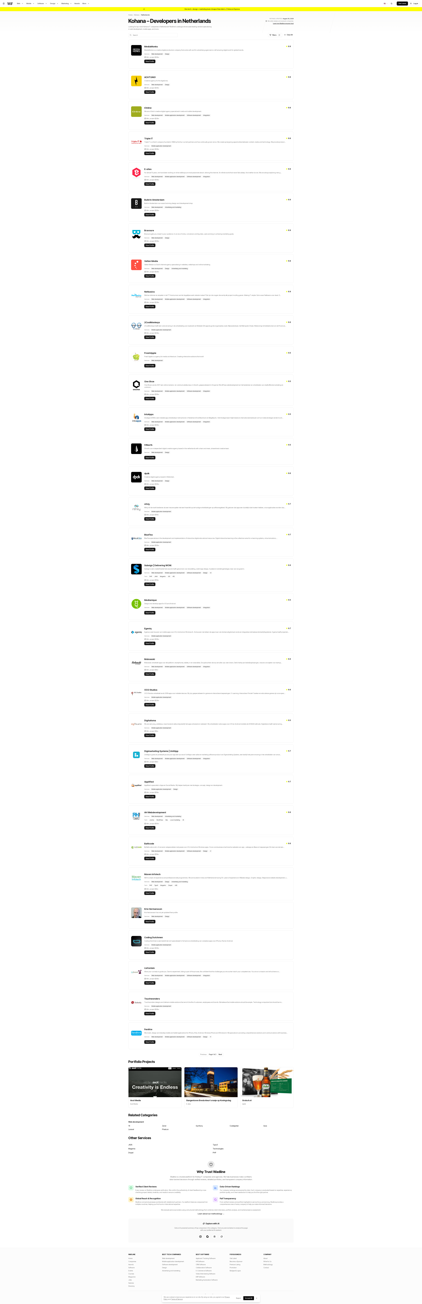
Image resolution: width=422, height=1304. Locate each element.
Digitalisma (150, 720)
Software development (170, 1264)
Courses (131, 1274)
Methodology (268, 1264)
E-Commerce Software (203, 1271)
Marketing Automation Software (206, 1280)
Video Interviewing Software (205, 1274)
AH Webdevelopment (155, 812)
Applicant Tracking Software (205, 1258)
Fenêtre (148, 1029)
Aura (265, 1126)
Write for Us (267, 1261)
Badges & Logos (235, 1271)
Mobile (28, 3)
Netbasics (149, 291)
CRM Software (201, 1264)
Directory (131, 1286)
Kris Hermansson (153, 909)
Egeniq (148, 628)
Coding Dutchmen (153, 937)
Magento (131, 1149)
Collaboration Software (204, 1268)
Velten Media (151, 261)
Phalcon (165, 1129)
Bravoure (149, 230)
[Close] (256, 1298)
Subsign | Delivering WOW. (158, 565)
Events (130, 1271)
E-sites (148, 169)
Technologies (218, 1149)
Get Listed (402, 3)
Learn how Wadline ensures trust (283, 23)
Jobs (130, 1280)
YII (129, 1126)
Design (52, 3)
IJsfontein (149, 968)
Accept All (248, 1298)
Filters (276, 35)
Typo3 (215, 1145)
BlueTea (148, 534)
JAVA (130, 1145)
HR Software (200, 1261)
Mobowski (149, 659)
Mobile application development (173, 1261)
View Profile (150, 61)
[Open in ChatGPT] (200, 1236)
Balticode (149, 843)
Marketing (65, 3)
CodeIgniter (234, 1126)
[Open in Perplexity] (214, 1236)
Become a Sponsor (236, 1261)
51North (148, 445)
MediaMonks (151, 46)
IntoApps (149, 414)
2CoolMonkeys (152, 322)
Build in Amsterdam (154, 199)
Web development (136, 1122)
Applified (149, 781)
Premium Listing (235, 1264)
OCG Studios (150, 690)
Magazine (131, 1277)
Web (18, 3)
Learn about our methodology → (211, 1214)
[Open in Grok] (221, 1236)
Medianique (150, 600)
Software (40, 3)
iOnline (148, 108)
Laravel (131, 1129)
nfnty (147, 504)
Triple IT (148, 138)
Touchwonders (152, 998)
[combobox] (385, 3)
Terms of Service (177, 1299)
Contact (266, 1268)
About (265, 1258)
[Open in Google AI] (207, 1236)
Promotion (233, 1268)
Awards (77, 3)
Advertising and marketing (171, 1271)
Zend (164, 1126)
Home (130, 15)
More (84, 3)
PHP (214, 1153)
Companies (132, 1261)
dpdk (146, 473)
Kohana (136, 15)
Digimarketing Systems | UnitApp (161, 751)
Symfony (199, 1126)
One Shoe (149, 381)
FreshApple (150, 353)
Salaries (131, 1283)
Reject (238, 1298)
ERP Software (200, 1277)
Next (220, 1054)
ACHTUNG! (150, 77)
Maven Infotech (152, 874)
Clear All (290, 35)
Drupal (130, 1153)
